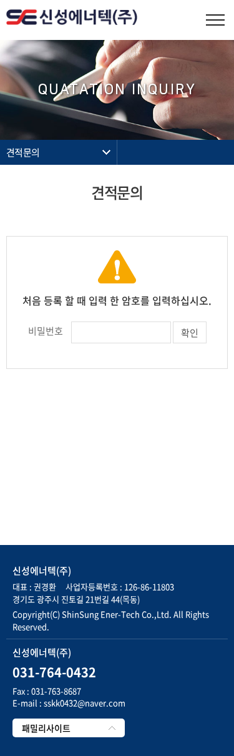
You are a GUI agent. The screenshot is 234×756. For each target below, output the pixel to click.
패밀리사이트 (46, 728)
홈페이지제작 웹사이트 (89, 626)
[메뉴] (215, 20)
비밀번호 (45, 331)
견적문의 (22, 152)
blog (136, 626)
